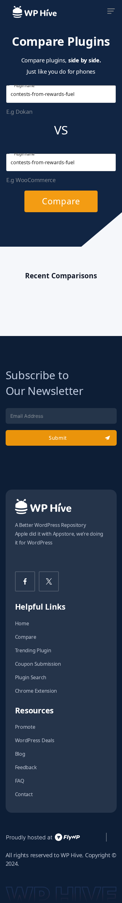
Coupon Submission (38, 663)
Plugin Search (31, 677)
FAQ (19, 780)
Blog (20, 753)
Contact (24, 794)
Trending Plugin (33, 650)
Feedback (26, 767)
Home (22, 623)
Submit (58, 437)
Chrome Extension (36, 690)
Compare (61, 201)
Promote (25, 726)
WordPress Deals (34, 740)
